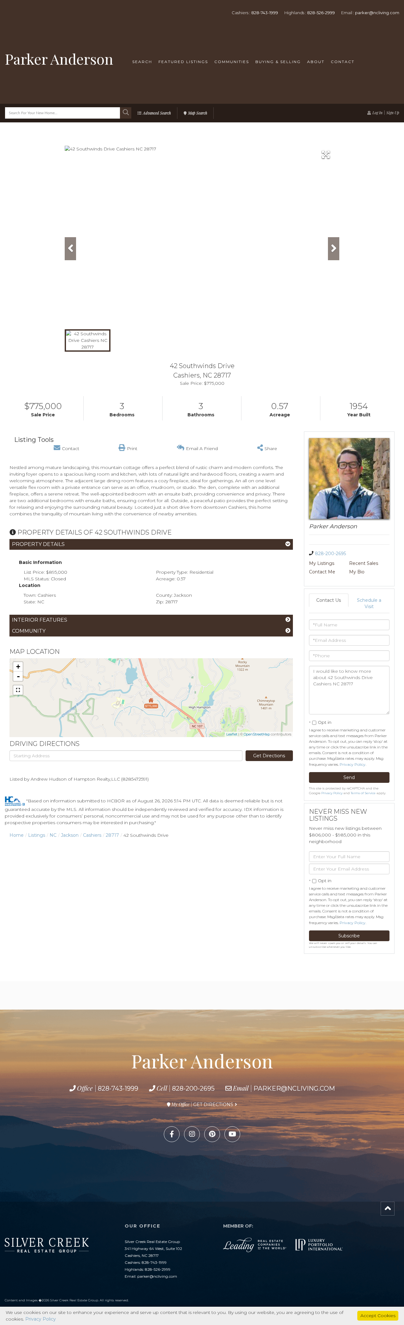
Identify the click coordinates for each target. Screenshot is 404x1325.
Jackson (70, 835)
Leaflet (231, 734)
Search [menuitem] (142, 61)
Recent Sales (363, 563)
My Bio (357, 572)
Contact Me (322, 572)
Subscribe (349, 936)
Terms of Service (363, 793)
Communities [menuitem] (231, 61)
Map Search (197, 112)
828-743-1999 (264, 12)
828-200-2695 (330, 553)
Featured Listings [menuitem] (183, 61)
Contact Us (328, 600)
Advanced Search (157, 112)
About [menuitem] (315, 61)
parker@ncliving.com (377, 12)
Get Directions (269, 756)
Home (16, 835)
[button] (125, 113)
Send (349, 777)
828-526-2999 (321, 12)
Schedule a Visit (369, 603)
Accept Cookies (377, 1315)
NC (53, 835)
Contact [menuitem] (342, 61)
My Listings (321, 563)
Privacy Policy (352, 764)
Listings (36, 835)
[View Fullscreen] (18, 690)
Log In (377, 112)
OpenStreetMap (257, 734)
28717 (112, 835)
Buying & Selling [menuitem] (278, 61)
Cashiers (92, 835)
